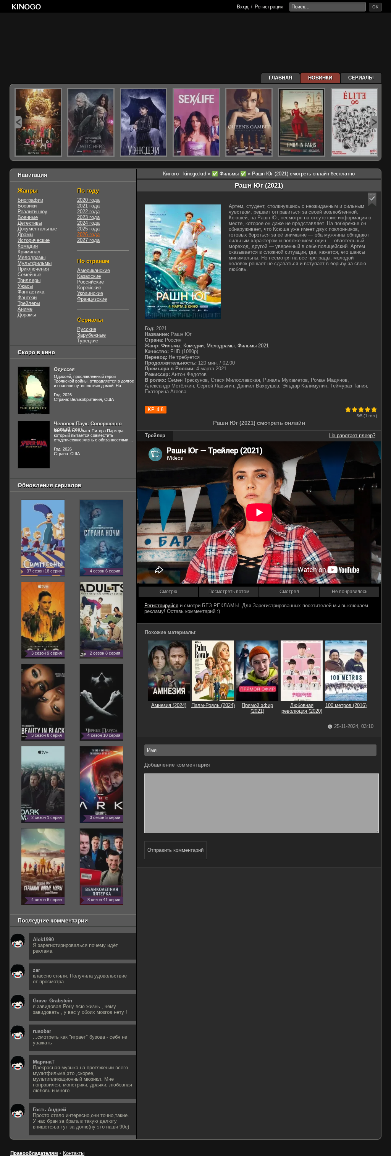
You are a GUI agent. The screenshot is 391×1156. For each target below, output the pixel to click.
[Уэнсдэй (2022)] (143, 122)
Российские (90, 282)
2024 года (88, 223)
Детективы (30, 223)
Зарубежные (91, 335)
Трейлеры (29, 303)
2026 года (88, 234)
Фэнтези (27, 297)
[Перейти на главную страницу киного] (26, 6)
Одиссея (64, 369)
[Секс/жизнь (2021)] (196, 122)
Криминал (29, 252)
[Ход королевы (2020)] (249, 122)
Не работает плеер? (352, 435)
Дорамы (27, 315)
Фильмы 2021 (253, 346)
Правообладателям (34, 1153)
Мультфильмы (35, 263)
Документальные (37, 229)
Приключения (33, 269)
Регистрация (269, 7)
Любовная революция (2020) (301, 708)
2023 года (88, 217)
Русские (86, 329)
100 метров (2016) (346, 705)
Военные (28, 217)
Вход (243, 7)
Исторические (34, 240)
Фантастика (31, 292)
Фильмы (170, 346)
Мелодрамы (220, 346)
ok (375, 7)
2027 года (88, 240)
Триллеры (29, 280)
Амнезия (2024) (168, 705)
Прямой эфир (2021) (257, 708)
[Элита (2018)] (354, 122)
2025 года (88, 229)
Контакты (73, 1153)
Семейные (29, 274)
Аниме (25, 309)
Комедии (193, 346)
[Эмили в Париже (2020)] (301, 122)
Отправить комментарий (175, 850)
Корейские (89, 287)
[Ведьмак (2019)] (91, 122)
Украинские (90, 293)
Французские (92, 299)
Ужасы (25, 286)
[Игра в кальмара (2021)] (38, 122)
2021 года (88, 206)
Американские (93, 270)
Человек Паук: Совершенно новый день (88, 426)
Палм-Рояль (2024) (213, 705)
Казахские (89, 276)
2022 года (88, 211)
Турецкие (87, 341)
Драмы (25, 234)
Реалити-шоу (32, 211)
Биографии (30, 200)
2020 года (88, 200)
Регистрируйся (161, 605)
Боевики (27, 206)
